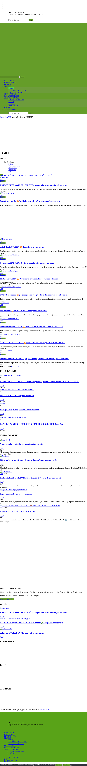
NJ (36, 175)
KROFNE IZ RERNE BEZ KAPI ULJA (17, 512)
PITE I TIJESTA (10, 84)
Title (9, 172)
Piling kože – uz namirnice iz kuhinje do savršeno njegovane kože (28, 460)
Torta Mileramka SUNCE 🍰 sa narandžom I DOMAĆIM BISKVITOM (31, 327)
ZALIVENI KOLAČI (16, 92)
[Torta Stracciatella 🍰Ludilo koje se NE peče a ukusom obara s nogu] (7, 193)
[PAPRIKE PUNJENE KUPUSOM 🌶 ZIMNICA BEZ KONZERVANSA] (13, 418)
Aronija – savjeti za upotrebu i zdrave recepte (19, 410)
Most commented (14, 166)
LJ (30, 175)
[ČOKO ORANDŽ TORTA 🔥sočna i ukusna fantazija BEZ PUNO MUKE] (10, 335)
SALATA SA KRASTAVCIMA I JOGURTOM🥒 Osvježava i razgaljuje (31, 623)
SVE (1, 175)
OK (57, 765)
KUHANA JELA (10, 82)
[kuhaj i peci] (32, 57)
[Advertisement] (43, 134)
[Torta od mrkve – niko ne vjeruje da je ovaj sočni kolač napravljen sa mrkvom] (6, 351)
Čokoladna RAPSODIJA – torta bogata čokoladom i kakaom (27, 263)
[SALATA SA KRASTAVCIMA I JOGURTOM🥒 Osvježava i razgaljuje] (15, 618)
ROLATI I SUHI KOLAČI (17, 90)
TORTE (11, 88)
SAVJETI (11, 104)
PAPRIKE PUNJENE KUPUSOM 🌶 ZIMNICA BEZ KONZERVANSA (31, 424)
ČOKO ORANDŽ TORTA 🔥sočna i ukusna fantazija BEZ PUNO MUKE (32, 342)
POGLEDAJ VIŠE (7, 599)
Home (2, 117)
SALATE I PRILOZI (11, 96)
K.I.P (2, 386)
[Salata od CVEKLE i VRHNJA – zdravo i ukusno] (6, 629)
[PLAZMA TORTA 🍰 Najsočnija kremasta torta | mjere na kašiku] (9, 271)
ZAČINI (11, 102)
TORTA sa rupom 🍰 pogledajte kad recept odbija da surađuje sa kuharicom (33, 295)
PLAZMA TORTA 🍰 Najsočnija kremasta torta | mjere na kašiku (29, 279)
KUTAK (7, 107)
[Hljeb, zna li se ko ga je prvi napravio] (13, 490)
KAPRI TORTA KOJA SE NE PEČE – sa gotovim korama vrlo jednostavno (33, 185)
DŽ (14, 175)
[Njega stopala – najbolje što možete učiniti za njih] (5, 440)
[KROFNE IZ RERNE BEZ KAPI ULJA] (30, 506)
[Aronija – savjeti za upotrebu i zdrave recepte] (3, 404)
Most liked (12, 170)
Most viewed (12, 168)
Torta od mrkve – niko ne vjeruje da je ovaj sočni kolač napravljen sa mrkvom (34, 358)
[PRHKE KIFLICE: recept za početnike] (17, 390)
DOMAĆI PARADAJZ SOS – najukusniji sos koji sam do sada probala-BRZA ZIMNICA (39, 382)
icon (1, 179)
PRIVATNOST (45, 710)
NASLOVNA (9, 81)
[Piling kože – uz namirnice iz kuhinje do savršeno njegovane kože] (4, 456)
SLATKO (7, 86)
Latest (10, 164)
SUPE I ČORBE (10, 94)
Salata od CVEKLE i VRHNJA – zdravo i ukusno (22, 633)
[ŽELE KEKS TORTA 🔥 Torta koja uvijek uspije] (6, 239)
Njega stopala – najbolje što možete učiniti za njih (21, 444)
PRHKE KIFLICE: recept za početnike (17, 396)
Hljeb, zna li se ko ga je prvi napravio (16, 494)
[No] (71, 765)
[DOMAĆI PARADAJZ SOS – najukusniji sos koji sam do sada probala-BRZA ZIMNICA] (11, 375)
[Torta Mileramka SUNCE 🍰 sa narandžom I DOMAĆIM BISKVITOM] (9, 319)
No (61, 765)
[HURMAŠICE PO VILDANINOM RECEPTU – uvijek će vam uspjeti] (6, 472)
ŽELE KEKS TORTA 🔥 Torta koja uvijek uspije (22, 247)
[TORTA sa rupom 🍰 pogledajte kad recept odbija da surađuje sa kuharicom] (10, 287)
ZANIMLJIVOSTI (10, 109)
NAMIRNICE (13, 106)
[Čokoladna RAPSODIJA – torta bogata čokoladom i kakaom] (9, 255)
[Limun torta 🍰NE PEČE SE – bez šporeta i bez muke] (4, 303)
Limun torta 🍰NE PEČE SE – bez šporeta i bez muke (23, 311)
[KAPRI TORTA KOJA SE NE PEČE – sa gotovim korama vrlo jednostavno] (4, 177)
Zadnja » (19, 366)
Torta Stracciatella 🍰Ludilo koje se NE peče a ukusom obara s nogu (30, 201)
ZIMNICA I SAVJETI (11, 98)
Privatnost (66, 765)
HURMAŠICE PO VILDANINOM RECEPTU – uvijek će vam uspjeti (30, 478)
